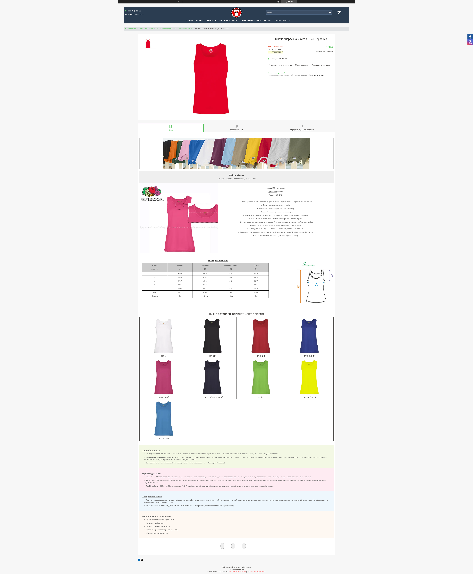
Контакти (211, 20)
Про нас (200, 20)
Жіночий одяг (165, 29)
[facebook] (139, 560)
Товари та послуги (135, 29)
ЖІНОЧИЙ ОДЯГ (151, 29)
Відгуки (267, 20)
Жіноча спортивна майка (183, 29)
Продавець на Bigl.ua (236, 569)
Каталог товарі (281, 20)
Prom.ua (248, 567)
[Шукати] (330, 12)
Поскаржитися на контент (237, 572)
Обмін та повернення (251, 20)
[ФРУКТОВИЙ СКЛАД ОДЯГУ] (236, 12)
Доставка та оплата (228, 20)
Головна (189, 20)
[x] (142, 560)
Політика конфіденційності (256, 572)
